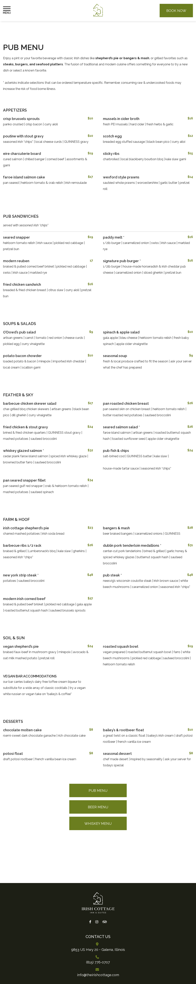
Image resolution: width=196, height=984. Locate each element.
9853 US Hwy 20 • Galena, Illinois (98, 950)
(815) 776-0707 (98, 962)
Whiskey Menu (98, 824)
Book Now (176, 11)
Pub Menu (98, 791)
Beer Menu (98, 807)
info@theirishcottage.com (98, 975)
